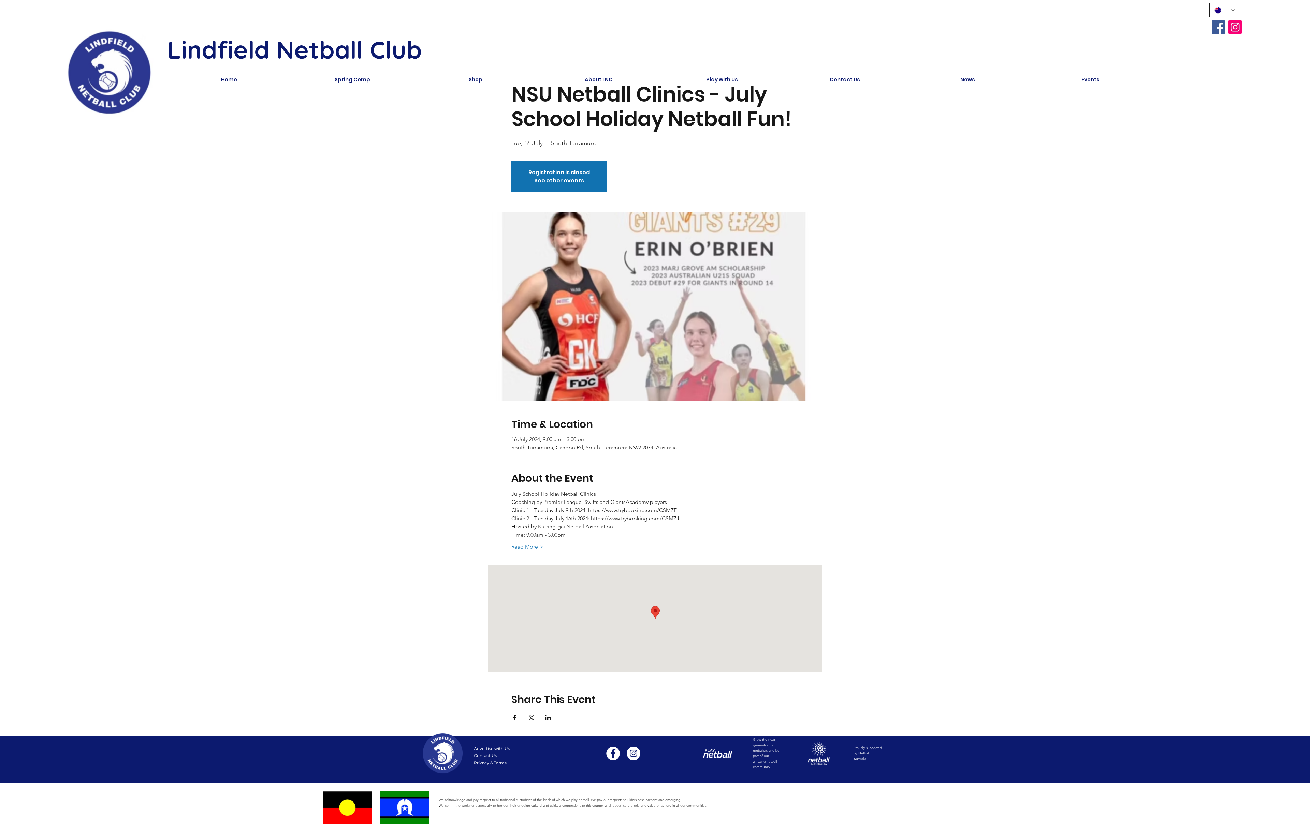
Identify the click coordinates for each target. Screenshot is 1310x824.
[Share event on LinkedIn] (548, 717)
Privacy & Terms (490, 762)
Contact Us (485, 755)
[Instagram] (1235, 27)
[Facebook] (1218, 27)
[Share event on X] (531, 717)
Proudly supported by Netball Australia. (868, 753)
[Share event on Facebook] (514, 717)
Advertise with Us (492, 748)
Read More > (527, 546)
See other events (559, 180)
